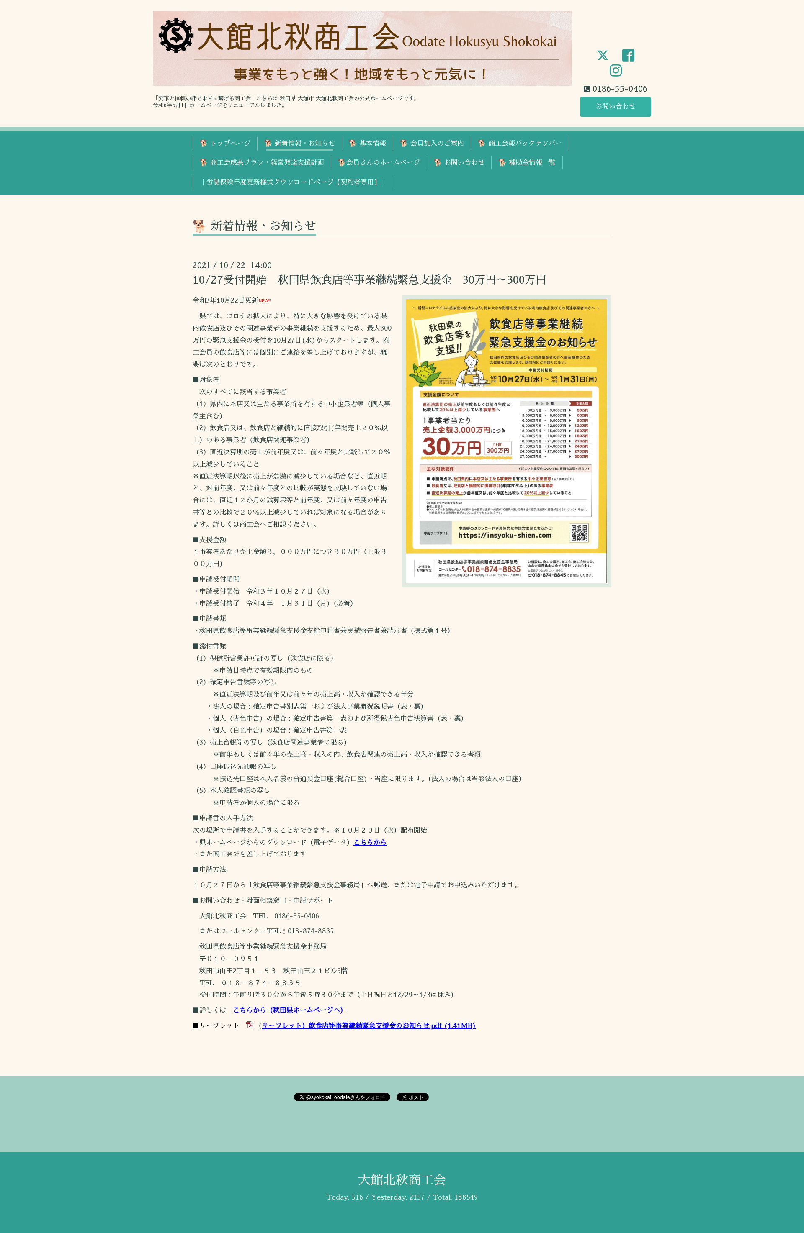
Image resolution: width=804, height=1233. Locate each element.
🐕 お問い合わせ (459, 162)
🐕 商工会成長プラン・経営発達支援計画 (262, 162)
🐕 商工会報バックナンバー (520, 143)
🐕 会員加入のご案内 (432, 143)
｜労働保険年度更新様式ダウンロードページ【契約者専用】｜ (293, 182)
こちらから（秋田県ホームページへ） (290, 1010)
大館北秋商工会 (402, 1180)
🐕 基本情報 (367, 143)
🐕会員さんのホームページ (379, 162)
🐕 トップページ (225, 143)
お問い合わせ (615, 106)
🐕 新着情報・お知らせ (299, 143)
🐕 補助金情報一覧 (527, 162)
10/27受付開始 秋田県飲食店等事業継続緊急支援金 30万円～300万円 (369, 279)
